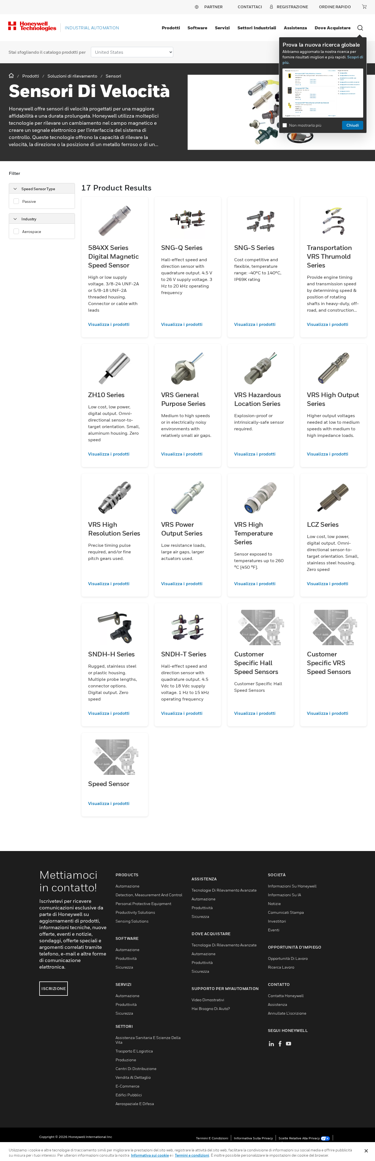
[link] (114, 324)
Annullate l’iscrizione (287, 1013)
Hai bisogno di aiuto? (211, 1008)
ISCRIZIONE (53, 988)
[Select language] (196, 6)
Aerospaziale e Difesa (135, 1103)
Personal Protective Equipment (143, 903)
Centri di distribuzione (136, 1068)
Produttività (126, 958)
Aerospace (31, 231)
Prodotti (171, 27)
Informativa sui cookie (150, 1155)
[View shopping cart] (364, 6)
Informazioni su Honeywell (292, 886)
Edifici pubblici (129, 1094)
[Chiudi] (366, 1151)
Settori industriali (256, 27)
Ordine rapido (335, 6)
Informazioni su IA (284, 894)
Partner (213, 6)
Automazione (127, 886)
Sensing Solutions (132, 921)
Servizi (222, 27)
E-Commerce (127, 1086)
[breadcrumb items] (12, 76)
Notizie (274, 903)
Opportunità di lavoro (288, 958)
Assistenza (295, 27)
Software (197, 27)
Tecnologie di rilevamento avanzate (224, 890)
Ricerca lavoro (281, 967)
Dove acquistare (333, 27)
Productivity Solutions (135, 912)
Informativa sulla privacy (253, 1138)
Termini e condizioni (212, 1138)
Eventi (273, 929)
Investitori (277, 921)
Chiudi (352, 125)
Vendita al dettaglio (133, 1077)
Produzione (126, 1059)
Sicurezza (124, 967)
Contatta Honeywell (286, 995)
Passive (29, 201)
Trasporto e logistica (134, 1051)
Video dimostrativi (208, 999)
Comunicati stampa (286, 912)
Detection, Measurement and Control (149, 894)
